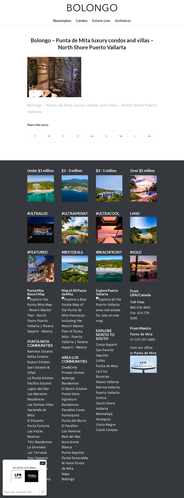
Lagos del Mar (38, 388)
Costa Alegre (106, 424)
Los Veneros (71, 431)
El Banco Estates (74, 388)
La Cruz (101, 371)
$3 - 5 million (106, 170)
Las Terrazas (37, 452)
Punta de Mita (107, 366)
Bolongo (68, 479)
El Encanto (35, 420)
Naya (65, 474)
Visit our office (141, 347)
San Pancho (105, 350)
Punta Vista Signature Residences (70, 399)
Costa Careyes (107, 430)
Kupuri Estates (38, 362)
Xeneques (103, 419)
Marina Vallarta (108, 387)
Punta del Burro (74, 420)
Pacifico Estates (39, 383)
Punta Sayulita (73, 452)
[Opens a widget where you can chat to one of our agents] (24, 477)
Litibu (100, 360)
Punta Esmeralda (75, 458)
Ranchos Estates (40, 351)
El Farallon (70, 426)
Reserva (33, 436)
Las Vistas (35, 431)
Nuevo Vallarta (107, 382)
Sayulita (102, 355)
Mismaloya (104, 414)
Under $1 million (40, 170)
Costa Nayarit (106, 344)
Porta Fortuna (38, 426)
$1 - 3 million (72, 170)
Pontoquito (70, 415)
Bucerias (102, 376)
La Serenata (36, 447)
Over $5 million (142, 170)
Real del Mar (71, 436)
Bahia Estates (37, 356)
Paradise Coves (73, 410)
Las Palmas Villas (40, 404)
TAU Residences (39, 442)
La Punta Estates (40, 378)
